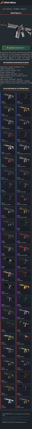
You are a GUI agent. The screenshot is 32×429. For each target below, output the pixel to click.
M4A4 (17, 9)
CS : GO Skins (8, 9)
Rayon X (23, 9)
